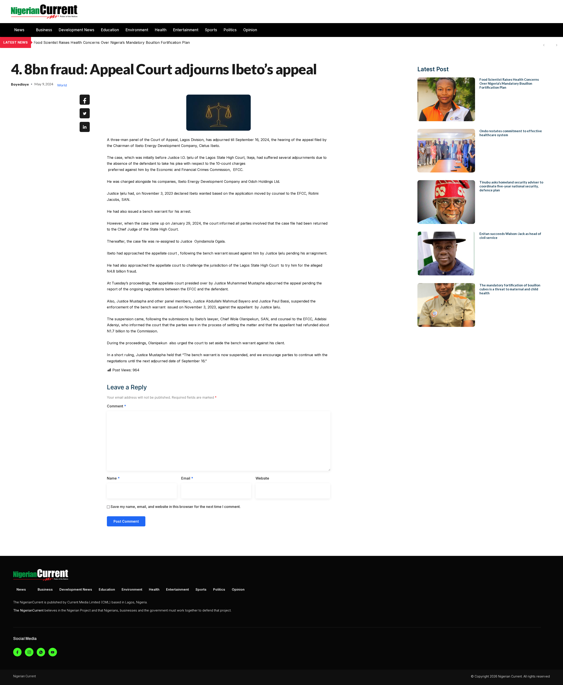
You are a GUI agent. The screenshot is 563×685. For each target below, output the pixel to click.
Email (187, 478)
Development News (76, 30)
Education (110, 30)
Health (160, 30)
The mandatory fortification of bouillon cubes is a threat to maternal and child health (509, 289)
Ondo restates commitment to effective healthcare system (83, 42)
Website (262, 478)
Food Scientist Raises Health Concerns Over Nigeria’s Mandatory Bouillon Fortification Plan (509, 83)
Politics (230, 30)
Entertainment (185, 30)
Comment (116, 406)
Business (44, 30)
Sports (211, 30)
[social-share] (85, 100)
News (19, 30)
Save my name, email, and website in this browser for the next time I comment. (176, 506)
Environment (137, 30)
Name (113, 478)
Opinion (250, 30)
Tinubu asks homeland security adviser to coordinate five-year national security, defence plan (511, 186)
